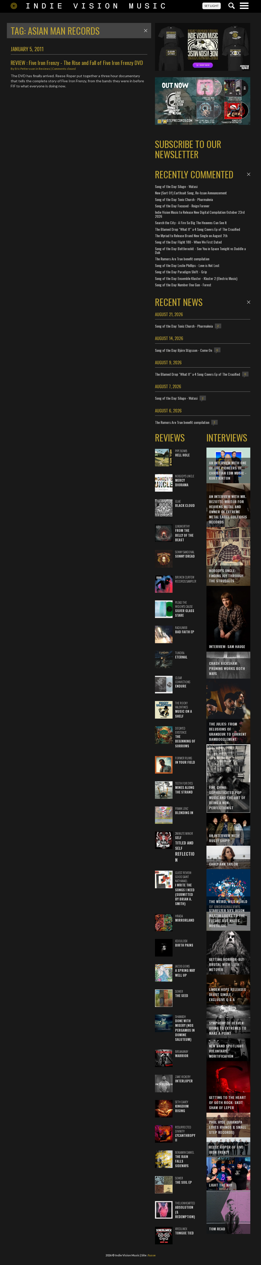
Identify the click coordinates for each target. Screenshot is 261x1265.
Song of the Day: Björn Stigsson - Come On (183, 350)
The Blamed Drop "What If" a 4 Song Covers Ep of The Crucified (197, 229)
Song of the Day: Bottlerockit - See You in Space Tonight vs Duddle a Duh (200, 250)
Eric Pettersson (25, 68)
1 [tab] (160, 121)
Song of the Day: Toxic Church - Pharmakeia (184, 199)
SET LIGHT (211, 6)
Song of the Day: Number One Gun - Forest (183, 284)
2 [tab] (165, 121)
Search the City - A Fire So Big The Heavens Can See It (191, 222)
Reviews (44, 68)
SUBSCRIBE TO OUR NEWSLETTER (188, 149)
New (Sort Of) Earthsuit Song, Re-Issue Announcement (191, 192)
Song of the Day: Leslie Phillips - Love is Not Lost (187, 265)
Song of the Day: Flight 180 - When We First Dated (188, 242)
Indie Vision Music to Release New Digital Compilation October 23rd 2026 (200, 214)
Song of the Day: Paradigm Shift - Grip (181, 271)
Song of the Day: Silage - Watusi (176, 186)
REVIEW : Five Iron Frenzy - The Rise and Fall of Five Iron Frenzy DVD (77, 62)
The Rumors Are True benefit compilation (182, 258)
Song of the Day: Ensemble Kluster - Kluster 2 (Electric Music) (196, 278)
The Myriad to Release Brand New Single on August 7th (191, 235)
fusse (151, 1255)
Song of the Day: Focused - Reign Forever (182, 205)
